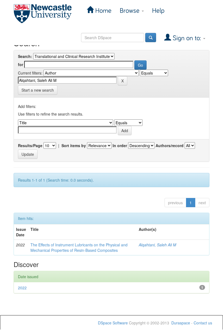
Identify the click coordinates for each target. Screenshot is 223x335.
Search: (25, 56)
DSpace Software (113, 322)
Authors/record (170, 145)
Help (158, 10)
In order (120, 145)
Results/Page (30, 145)
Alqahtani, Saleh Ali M (157, 244)
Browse (130, 10)
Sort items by (73, 145)
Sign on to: (187, 38)
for (20, 64)
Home (103, 10)
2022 (22, 287)
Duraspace (180, 322)
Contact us (203, 322)
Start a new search (37, 90)
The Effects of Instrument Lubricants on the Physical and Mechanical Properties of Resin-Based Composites (79, 247)
